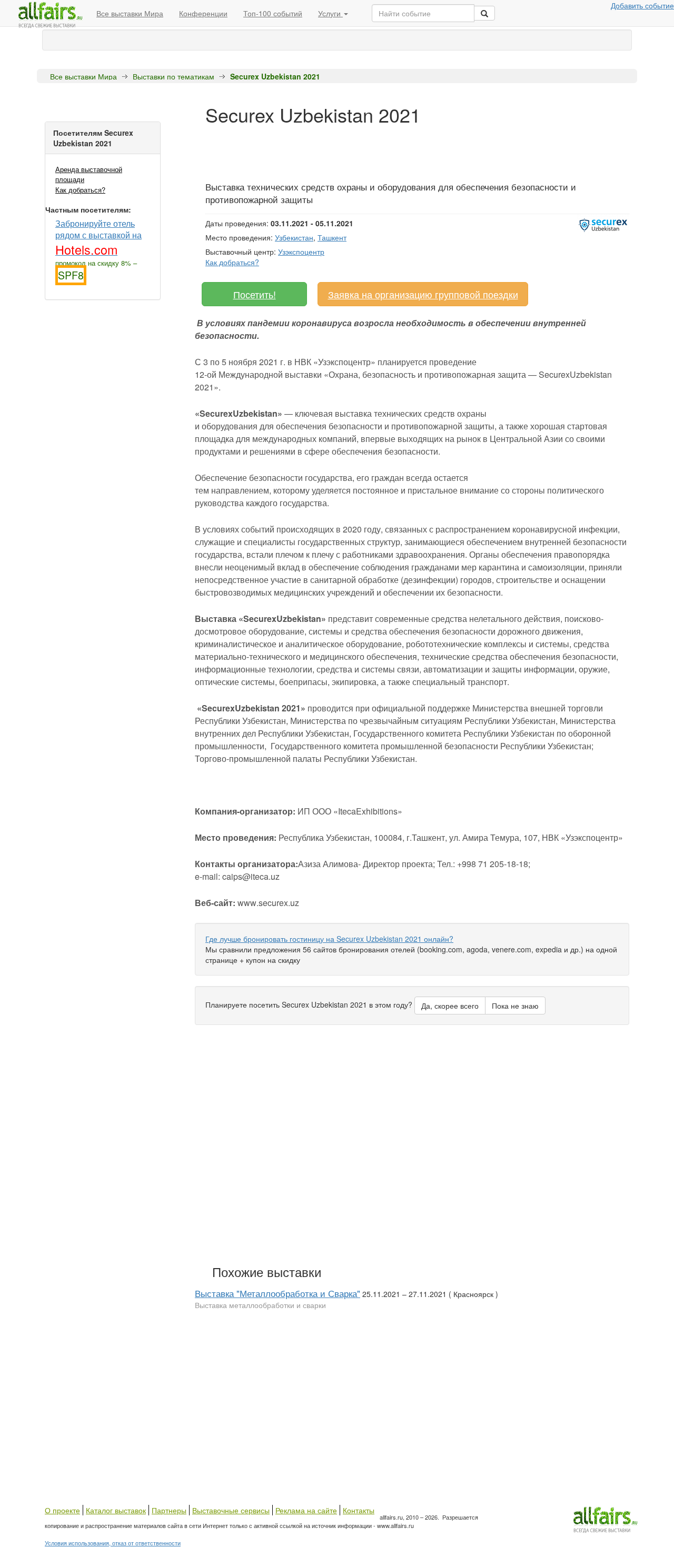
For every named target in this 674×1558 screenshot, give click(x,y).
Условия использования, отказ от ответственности (113, 1543)
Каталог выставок (116, 1510)
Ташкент (332, 237)
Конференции (203, 13)
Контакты (358, 1510)
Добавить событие (642, 5)
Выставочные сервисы (231, 1510)
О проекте (62, 1510)
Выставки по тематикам (173, 76)
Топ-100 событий (272, 13)
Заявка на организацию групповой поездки (423, 294)
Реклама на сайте (306, 1510)
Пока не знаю (515, 1005)
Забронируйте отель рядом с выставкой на (98, 237)
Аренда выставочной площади (88, 174)
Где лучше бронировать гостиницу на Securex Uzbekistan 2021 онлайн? (329, 938)
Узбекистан (294, 237)
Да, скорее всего (450, 1005)
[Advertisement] (397, 149)
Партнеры (169, 1510)
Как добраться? (80, 190)
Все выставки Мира (129, 13)
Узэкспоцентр (301, 251)
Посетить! (254, 294)
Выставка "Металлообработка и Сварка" (277, 1293)
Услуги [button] (330, 13)
